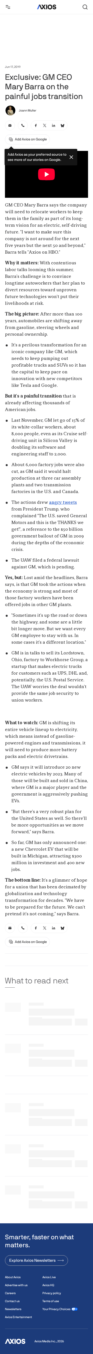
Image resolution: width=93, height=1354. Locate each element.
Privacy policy (51, 1293)
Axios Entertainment (18, 1317)
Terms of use (50, 1301)
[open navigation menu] (8, 7)
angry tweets (63, 502)
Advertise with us (16, 1285)
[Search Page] (85, 7)
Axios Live (49, 1277)
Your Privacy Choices (56, 1309)
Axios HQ (48, 1285)
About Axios (13, 1277)
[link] (10, 125)
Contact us (12, 1301)
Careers (10, 1293)
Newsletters (13, 1309)
